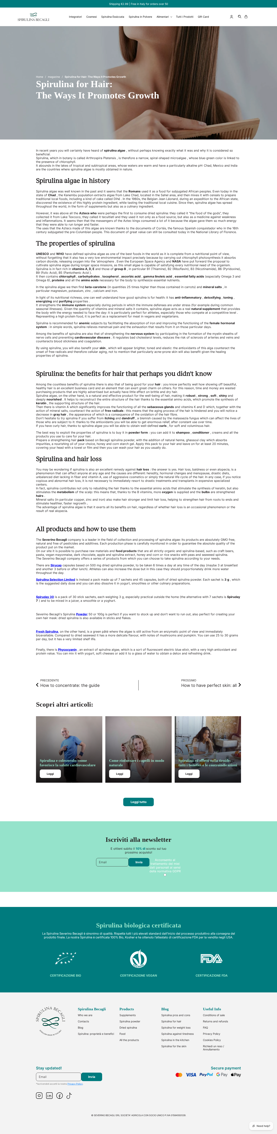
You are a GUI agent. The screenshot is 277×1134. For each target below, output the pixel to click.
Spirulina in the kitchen (175, 1040)
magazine (54, 76)
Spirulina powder (129, 1021)
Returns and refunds (215, 1021)
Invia (138, 862)
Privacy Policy (211, 1033)
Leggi (50, 773)
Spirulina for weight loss (176, 1027)
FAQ (205, 1027)
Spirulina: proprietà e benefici (96, 1033)
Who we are (85, 1015)
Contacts (83, 1021)
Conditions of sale (214, 1015)
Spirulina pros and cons (175, 1015)
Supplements (127, 1015)
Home (39, 76)
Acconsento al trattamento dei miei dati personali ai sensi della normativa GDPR (165, 865)
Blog (80, 1027)
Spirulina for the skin (173, 1046)
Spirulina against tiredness (177, 1033)
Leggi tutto (139, 802)
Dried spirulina (128, 1027)
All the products (129, 1040)
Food (122, 1033)
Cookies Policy (212, 1040)
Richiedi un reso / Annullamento (213, 1048)
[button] (240, 17)
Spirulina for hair (171, 1021)
